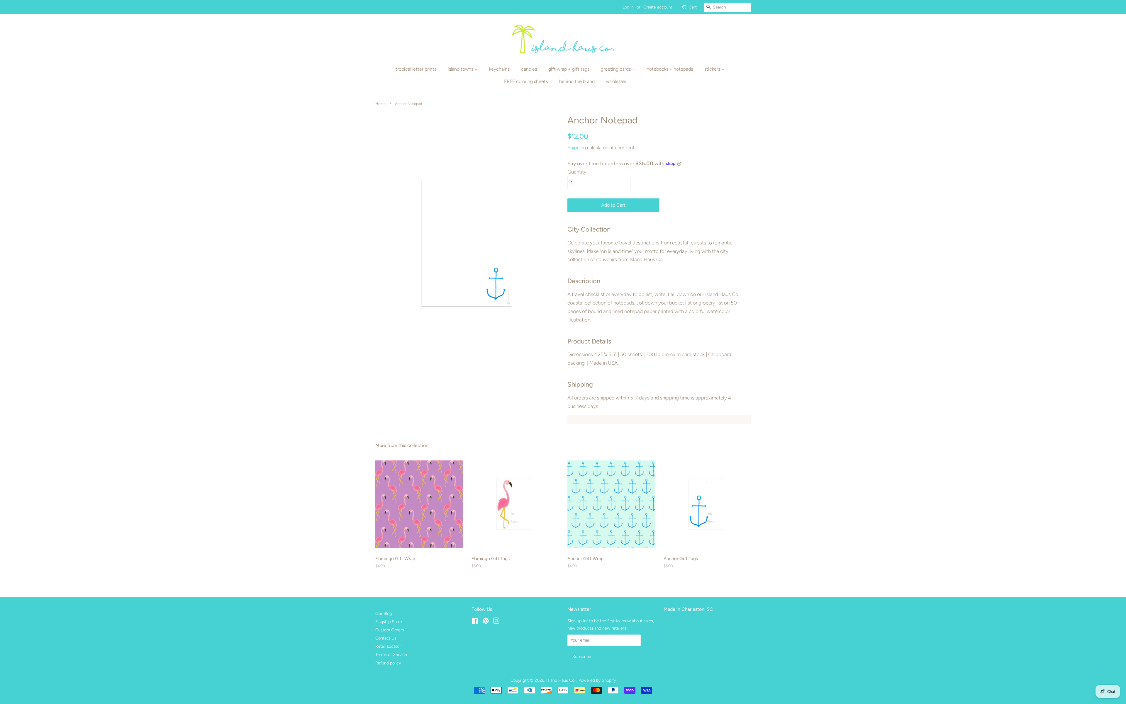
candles (529, 69)
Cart (693, 7)
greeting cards (616, 69)
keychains (499, 69)
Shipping (576, 147)
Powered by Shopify (597, 680)
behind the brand (577, 81)
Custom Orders (389, 629)
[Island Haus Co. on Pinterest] (485, 622)
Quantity (576, 172)
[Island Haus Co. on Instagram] (496, 622)
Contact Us (385, 638)
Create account (657, 7)
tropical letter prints (416, 69)
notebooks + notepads (670, 69)
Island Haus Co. (561, 680)
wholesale (616, 81)
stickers (712, 69)
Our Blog (383, 613)
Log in (628, 7)
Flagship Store (388, 621)
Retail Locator (388, 646)
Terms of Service (391, 654)
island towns (461, 69)
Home (380, 103)
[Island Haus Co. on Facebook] (475, 622)
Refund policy (388, 663)
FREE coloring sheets (526, 81)
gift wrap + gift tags (568, 69)
